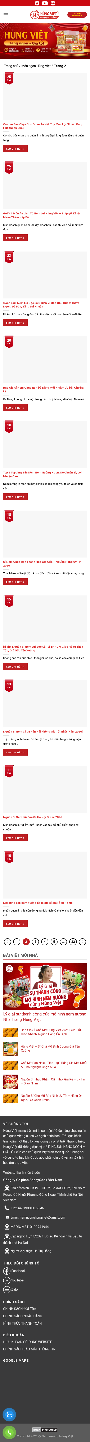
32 (73, 942)
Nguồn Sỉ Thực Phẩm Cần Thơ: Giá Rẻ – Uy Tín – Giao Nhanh (53, 1081)
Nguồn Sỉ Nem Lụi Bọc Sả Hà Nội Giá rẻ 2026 (32, 817)
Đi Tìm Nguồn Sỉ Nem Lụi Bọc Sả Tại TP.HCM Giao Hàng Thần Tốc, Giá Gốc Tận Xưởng (43, 648)
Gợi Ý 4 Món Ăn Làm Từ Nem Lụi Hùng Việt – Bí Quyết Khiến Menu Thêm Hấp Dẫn (42, 215)
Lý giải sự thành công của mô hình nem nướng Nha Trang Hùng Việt (44, 1016)
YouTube (17, 1280)
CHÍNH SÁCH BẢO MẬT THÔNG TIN (29, 1349)
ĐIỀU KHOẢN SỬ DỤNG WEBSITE (27, 1342)
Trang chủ (11, 66)
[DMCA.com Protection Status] (45, 1430)
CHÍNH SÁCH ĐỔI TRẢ (19, 1309)
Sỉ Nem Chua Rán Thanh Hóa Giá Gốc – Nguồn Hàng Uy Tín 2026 (42, 563)
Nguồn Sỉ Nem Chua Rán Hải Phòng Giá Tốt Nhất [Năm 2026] (43, 731)
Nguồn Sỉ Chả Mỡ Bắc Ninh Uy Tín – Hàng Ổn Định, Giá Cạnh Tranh (51, 1098)
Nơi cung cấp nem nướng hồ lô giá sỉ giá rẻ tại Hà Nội (38, 902)
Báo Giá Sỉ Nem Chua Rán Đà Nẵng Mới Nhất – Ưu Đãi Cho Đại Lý (43, 389)
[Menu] (5, 14)
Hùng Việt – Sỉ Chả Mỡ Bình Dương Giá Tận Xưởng (50, 1049)
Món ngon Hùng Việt (36, 66)
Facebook (18, 1271)
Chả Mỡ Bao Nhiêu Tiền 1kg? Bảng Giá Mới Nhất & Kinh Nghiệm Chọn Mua (54, 1065)
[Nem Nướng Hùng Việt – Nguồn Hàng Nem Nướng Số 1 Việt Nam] (45, 14)
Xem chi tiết (15, 148)
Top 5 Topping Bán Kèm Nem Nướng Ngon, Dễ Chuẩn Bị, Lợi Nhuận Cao (42, 474)
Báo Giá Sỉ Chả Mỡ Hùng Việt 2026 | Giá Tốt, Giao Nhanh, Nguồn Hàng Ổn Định (51, 1032)
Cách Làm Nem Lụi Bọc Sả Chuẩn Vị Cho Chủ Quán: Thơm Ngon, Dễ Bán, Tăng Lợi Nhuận (41, 304)
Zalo (14, 1290)
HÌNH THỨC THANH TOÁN (22, 1323)
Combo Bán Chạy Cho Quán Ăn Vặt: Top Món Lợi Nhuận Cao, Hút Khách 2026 (42, 126)
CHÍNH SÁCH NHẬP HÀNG (22, 1316)
